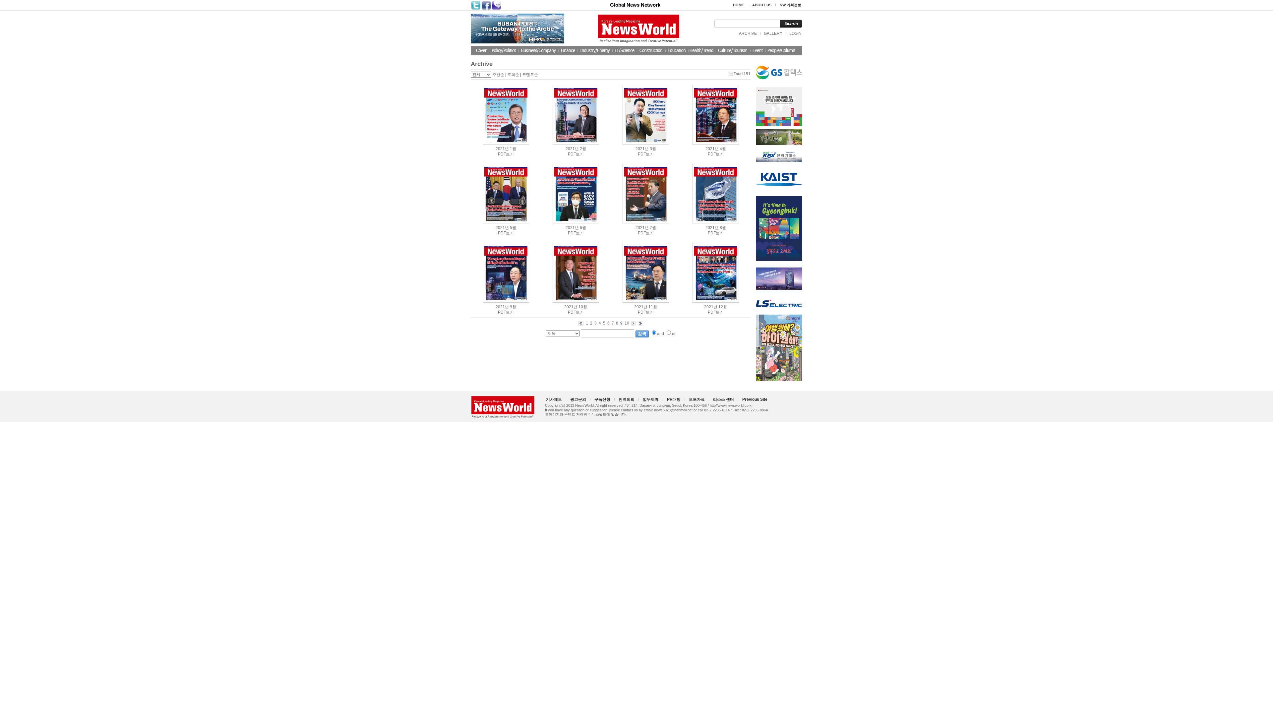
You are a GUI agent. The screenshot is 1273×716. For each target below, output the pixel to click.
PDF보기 (506, 154)
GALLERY (773, 33)
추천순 (498, 74)
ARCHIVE (748, 33)
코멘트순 (530, 74)
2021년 (502, 149)
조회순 (513, 74)
